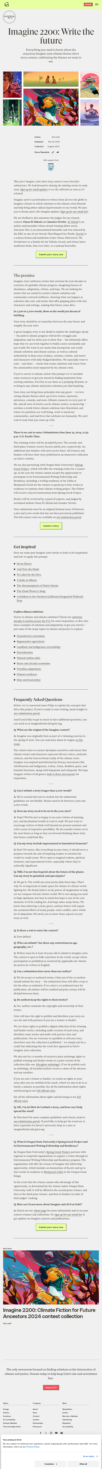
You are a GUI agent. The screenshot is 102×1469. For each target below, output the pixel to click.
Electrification (25, 652)
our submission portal (68, 517)
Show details (88, 1456)
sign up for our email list (68, 1214)
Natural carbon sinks (28, 657)
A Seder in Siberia (27, 580)
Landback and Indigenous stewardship (38, 647)
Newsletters (67, 1409)
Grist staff (56, 137)
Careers (36, 1420)
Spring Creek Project (58, 1152)
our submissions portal (27, 713)
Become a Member (70, 1416)
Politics (6, 1413)
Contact (36, 1416)
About (35, 1409)
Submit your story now (51, 254)
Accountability (9, 1420)
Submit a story (51, 526)
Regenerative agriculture (31, 641)
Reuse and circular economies (33, 663)
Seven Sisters (24, 563)
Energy (6, 1409)
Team (35, 1413)
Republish (66, 1423)
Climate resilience (27, 674)
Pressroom (37, 1427)
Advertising (67, 1420)
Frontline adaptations (29, 668)
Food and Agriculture (12, 1427)
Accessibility (67, 1427)
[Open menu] (96, 4)
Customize (49, 1464)
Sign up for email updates (34, 189)
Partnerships (38, 1423)
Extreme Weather (10, 1423)
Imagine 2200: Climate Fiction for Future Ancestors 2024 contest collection (49, 1313)
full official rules (46, 1090)
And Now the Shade (28, 569)
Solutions (7, 1416)
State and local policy (29, 679)
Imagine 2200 (54, 146)
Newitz (80, 233)
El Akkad (73, 221)
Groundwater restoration (31, 636)
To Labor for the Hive (29, 574)
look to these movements (61, 774)
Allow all (83, 1464)
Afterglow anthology (47, 1064)
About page (40, 1210)
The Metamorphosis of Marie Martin (37, 585)
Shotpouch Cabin (53, 1172)
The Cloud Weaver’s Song (31, 591)
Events (65, 1413)
